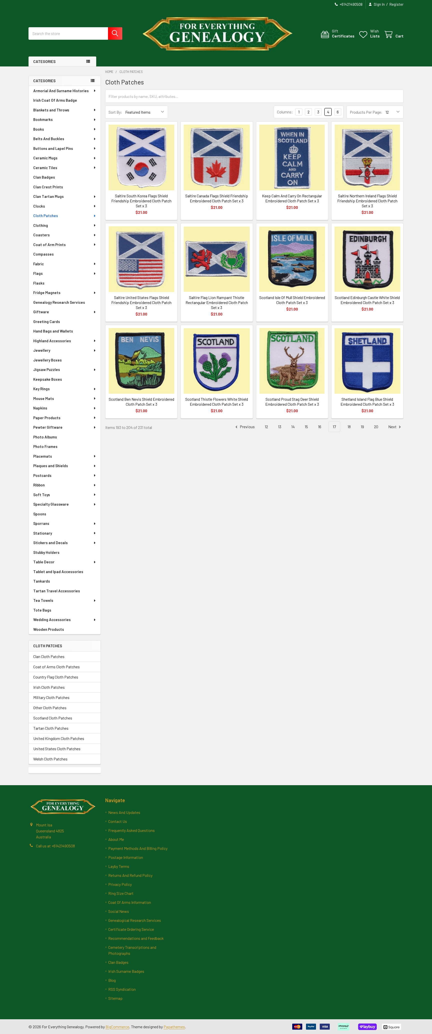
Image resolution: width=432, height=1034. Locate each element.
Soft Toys (41, 494)
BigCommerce (117, 1026)
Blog (112, 980)
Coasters (41, 235)
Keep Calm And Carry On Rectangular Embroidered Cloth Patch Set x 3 (292, 198)
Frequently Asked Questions (131, 830)
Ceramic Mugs (45, 158)
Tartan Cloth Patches (50, 728)
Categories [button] (44, 61)
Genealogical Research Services (134, 920)
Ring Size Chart (121, 893)
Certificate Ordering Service (131, 929)
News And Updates (124, 812)
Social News (118, 911)
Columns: (285, 111)
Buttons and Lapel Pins (53, 148)
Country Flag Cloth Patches (55, 677)
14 (293, 426)
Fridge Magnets (46, 292)
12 (266, 426)
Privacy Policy (120, 884)
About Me (116, 839)
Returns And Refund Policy (130, 875)
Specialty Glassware (51, 504)
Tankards (41, 581)
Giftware (41, 312)
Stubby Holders (46, 552)
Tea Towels (43, 600)
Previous (247, 426)
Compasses (43, 254)
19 (362, 426)
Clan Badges (44, 177)
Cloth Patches (45, 215)
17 (334, 426)
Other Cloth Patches (49, 707)
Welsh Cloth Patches (50, 758)
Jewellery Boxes (47, 360)
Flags (38, 273)
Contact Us (117, 821)
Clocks (39, 206)
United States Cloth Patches (56, 748)
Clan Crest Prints (48, 187)
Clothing (40, 225)
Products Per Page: (366, 112)
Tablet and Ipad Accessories (58, 571)
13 (279, 426)
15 (306, 426)
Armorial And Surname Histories (61, 90)
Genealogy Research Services (59, 302)
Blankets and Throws (51, 110)
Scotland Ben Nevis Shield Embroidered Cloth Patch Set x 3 (141, 401)
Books (38, 129)
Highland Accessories (52, 341)
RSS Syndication (122, 989)
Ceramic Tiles (45, 167)
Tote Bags (42, 610)
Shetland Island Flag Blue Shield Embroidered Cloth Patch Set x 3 (367, 401)
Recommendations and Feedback (136, 938)
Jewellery (41, 350)
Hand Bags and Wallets (53, 331)
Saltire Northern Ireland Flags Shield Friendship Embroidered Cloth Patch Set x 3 (367, 200)
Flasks (38, 283)
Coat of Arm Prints (49, 244)
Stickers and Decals (50, 542)
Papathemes (174, 1026)
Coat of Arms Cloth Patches (56, 666)
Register (396, 4)
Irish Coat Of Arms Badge (55, 100)
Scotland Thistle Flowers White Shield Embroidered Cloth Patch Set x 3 (216, 401)
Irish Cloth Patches (49, 687)
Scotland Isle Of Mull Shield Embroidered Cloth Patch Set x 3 (292, 300)
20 (376, 426)
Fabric (38, 264)
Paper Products (46, 417)
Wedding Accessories (52, 619)
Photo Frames (45, 446)
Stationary (42, 533)
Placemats (42, 456)
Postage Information (125, 857)
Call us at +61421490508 (55, 845)
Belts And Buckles (48, 138)
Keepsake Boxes (47, 379)
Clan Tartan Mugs (48, 196)
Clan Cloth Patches (48, 656)
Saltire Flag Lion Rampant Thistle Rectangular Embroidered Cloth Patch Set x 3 (217, 302)
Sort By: (115, 112)
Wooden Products (48, 629)
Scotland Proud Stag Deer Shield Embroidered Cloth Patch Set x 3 (292, 401)
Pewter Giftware (47, 427)
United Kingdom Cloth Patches (58, 738)
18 (349, 426)
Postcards (42, 475)
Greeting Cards (46, 321)
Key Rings (41, 388)
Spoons (39, 514)
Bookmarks (43, 119)
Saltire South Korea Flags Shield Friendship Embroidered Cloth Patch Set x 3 (141, 200)
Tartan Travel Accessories (56, 591)
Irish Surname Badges (126, 971)
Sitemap (115, 998)
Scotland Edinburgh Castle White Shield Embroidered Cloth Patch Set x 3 (367, 300)
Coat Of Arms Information (129, 902)
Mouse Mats (43, 398)
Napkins (40, 408)
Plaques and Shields (50, 465)
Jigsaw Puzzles (46, 369)
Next (392, 426)
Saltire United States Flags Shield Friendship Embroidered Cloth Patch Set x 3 (141, 302)
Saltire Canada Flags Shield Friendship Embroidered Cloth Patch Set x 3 (216, 198)
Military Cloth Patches (51, 697)
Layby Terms (118, 866)
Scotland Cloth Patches (52, 717)
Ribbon (39, 485)
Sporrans (41, 523)
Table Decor (43, 562)
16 (319, 426)
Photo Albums (45, 437)
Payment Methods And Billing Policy (138, 848)
